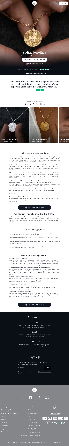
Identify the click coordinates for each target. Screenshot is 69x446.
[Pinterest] (47, 397)
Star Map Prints (5, 432)
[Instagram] (38, 397)
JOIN (47, 367)
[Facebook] (30, 397)
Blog (2, 429)
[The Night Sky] (34, 390)
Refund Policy (5, 422)
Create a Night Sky (6, 410)
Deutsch (31, 435)
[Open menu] (2, 3)
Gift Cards (4, 416)
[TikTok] (22, 397)
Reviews (3, 419)
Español (37, 435)
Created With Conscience (9, 413)
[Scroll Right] (65, 125)
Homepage (4, 407)
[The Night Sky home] (34, 3)
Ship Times (4, 425)
